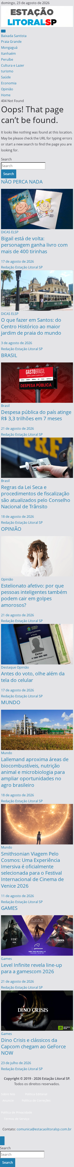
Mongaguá (9, 47)
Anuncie (8, 1100)
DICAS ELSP (9, 232)
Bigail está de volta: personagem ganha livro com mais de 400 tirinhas (34, 244)
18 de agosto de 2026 (17, 516)
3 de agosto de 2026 (16, 343)
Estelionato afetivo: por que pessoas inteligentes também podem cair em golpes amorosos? (34, 595)
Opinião (7, 89)
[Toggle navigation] (3, 31)
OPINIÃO (11, 528)
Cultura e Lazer (12, 65)
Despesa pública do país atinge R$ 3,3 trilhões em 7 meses (36, 415)
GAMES (9, 908)
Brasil (5, 405)
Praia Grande (11, 41)
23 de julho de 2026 (16, 1063)
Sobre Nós (8, 1094)
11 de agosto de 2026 (17, 896)
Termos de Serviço (16, 1119)
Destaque (8, 667)
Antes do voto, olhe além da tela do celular (33, 676)
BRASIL (9, 355)
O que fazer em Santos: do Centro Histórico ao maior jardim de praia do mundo (31, 326)
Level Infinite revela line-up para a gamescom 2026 (31, 968)
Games (6, 958)
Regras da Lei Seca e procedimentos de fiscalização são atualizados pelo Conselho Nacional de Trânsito (35, 497)
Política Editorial (36, 1094)
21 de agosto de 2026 (17, 428)
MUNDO (10, 702)
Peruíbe (7, 59)
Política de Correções (36, 1100)
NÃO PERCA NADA (22, 181)
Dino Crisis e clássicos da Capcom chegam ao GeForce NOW (33, 1046)
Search (6, 159)
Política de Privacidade (16, 1112)
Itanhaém (8, 53)
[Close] (2, 1140)
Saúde (6, 77)
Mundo (6, 753)
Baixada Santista (14, 36)
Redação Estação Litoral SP (22, 267)
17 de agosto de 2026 (17, 261)
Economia (8, 83)
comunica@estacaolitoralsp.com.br (44, 1129)
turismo (7, 71)
